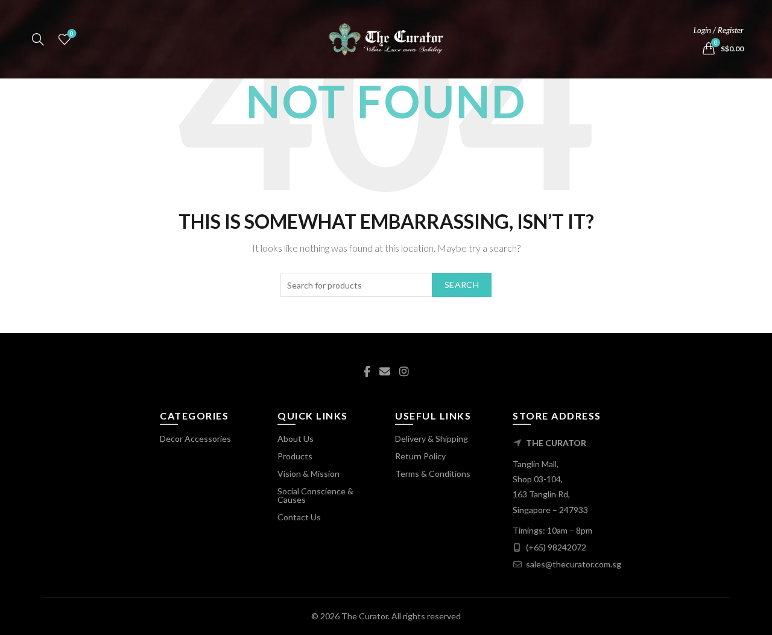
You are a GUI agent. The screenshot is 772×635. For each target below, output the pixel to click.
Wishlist (72, 33)
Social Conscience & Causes (315, 495)
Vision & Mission (308, 473)
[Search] (38, 39)
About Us (295, 438)
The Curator (364, 616)
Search (462, 284)
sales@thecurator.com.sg (573, 564)
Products (294, 456)
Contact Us (299, 517)
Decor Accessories (195, 438)
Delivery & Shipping (431, 438)
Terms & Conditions (432, 473)
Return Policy (420, 456)
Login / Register (719, 30)
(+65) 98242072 (556, 547)
